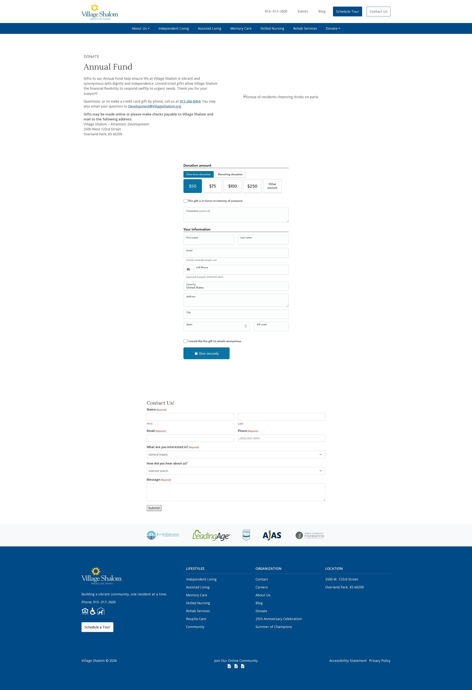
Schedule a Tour (97, 627)
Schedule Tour (347, 11)
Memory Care (240, 28)
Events (303, 11)
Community (195, 626)
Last (240, 423)
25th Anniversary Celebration (279, 619)
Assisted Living (209, 28)
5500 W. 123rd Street (341, 579)
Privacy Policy (380, 660)
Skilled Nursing (272, 28)
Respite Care (196, 619)
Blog (322, 11)
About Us (139, 28)
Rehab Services (305, 28)
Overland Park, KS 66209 (344, 587)
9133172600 (276, 11)
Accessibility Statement (348, 660)
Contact (262, 579)
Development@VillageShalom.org (154, 106)
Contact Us (378, 11)
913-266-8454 (190, 101)
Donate (331, 28)
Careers (262, 587)
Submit (154, 508)
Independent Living (173, 28)
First (149, 423)
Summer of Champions (274, 626)
